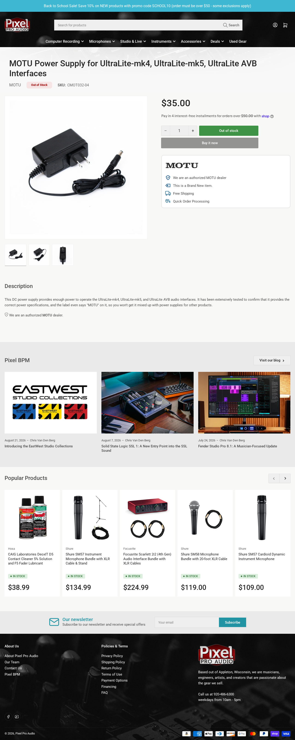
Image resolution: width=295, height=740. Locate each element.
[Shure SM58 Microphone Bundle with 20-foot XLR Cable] (205, 517)
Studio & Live (131, 41)
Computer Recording (63, 41)
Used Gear (238, 41)
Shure (69, 548)
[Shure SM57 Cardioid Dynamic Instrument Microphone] (263, 517)
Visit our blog (270, 360)
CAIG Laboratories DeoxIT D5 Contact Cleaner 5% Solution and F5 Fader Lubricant (30, 558)
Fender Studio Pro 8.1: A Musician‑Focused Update (237, 446)
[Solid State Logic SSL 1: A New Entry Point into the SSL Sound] (147, 403)
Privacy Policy (112, 656)
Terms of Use (111, 674)
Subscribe (232, 622)
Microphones (100, 41)
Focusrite (129, 548)
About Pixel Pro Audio (21, 656)
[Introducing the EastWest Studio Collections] (51, 403)
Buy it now (210, 143)
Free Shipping (183, 193)
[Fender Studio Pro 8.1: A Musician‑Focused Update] (244, 403)
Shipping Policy (113, 662)
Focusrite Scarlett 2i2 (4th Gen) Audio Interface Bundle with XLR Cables (147, 558)
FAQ (104, 693)
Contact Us (13, 668)
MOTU (15, 84)
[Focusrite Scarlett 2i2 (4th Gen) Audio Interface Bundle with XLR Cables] (147, 517)
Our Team (12, 662)
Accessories (191, 41)
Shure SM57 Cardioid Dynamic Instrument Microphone (262, 556)
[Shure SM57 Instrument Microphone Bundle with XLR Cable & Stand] (90, 517)
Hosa (11, 548)
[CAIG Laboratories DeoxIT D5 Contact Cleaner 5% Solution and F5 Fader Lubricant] (32, 517)
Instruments (161, 41)
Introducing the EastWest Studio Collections (39, 446)
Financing (108, 687)
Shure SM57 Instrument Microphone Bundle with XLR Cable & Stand (88, 558)
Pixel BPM (12, 674)
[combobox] (148, 25)
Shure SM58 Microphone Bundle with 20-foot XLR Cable (204, 556)
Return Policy (111, 668)
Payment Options (114, 680)
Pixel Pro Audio (25, 733)
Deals (215, 41)
